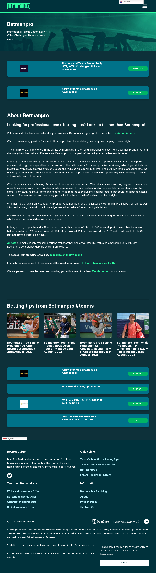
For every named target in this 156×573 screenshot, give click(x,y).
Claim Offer (138, 93)
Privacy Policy (89, 501)
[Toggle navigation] (145, 6)
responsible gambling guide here (65, 533)
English (10, 438)
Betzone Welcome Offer (21, 496)
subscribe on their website (66, 254)
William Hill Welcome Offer (23, 491)
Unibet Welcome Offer (20, 506)
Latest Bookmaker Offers (95, 474)
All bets (11, 242)
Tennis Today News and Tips (97, 464)
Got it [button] (124, 562)
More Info (138, 69)
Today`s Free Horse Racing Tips (99, 459)
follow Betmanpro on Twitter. (99, 263)
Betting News (88, 469)
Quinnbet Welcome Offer (22, 501)
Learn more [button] (106, 554)
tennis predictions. (123, 133)
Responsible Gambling (93, 491)
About (84, 496)
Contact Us (87, 506)
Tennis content (101, 271)
